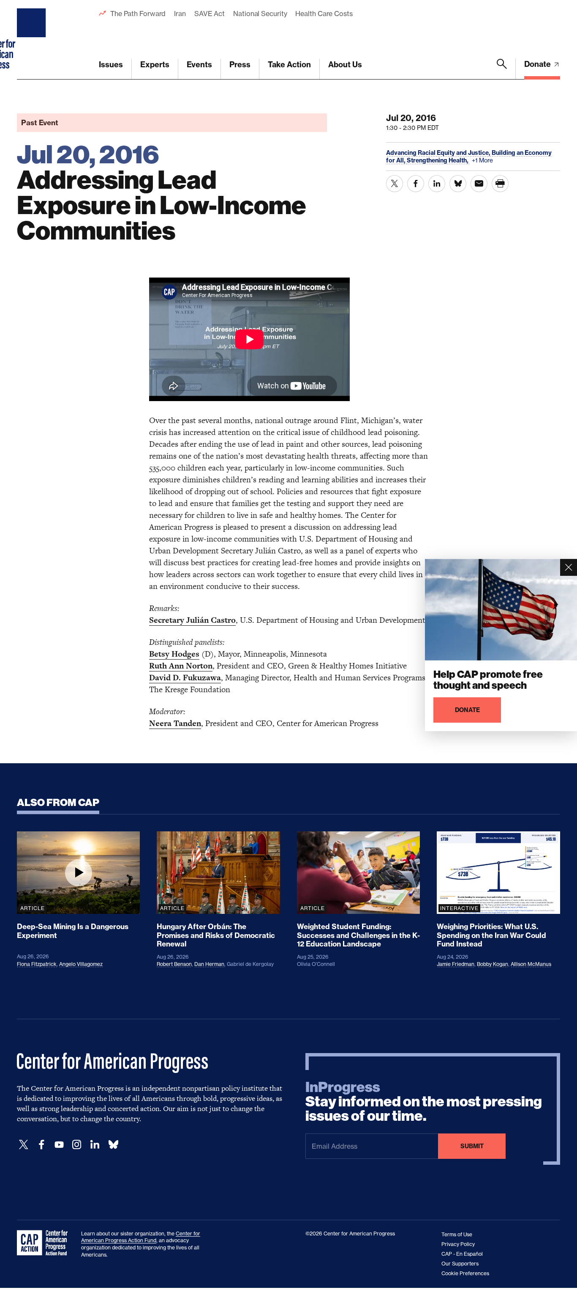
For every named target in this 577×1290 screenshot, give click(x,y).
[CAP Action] (45, 1243)
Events (199, 64)
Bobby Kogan (492, 964)
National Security (260, 13)
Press (239, 64)
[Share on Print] (500, 183)
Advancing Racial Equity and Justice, (439, 153)
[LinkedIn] (94, 1144)
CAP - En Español (462, 1254)
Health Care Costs (323, 13)
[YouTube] (59, 1144)
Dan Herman (209, 964)
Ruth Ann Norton (180, 665)
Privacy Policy (458, 1244)
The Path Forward (138, 13)
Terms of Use (456, 1234)
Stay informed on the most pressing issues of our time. (423, 1101)
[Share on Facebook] (415, 183)
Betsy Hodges (174, 654)
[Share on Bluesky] (457, 183)
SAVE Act (209, 13)
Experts (154, 64)
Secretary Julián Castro (192, 620)
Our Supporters (460, 1263)
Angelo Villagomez (81, 964)
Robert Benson (174, 964)
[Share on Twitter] (394, 183)
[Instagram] (77, 1144)
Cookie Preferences (465, 1273)
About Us (345, 64)
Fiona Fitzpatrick (37, 964)
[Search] (502, 69)
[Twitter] (23, 1144)
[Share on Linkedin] (436, 183)
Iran (180, 13)
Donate (538, 64)
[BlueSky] (113, 1144)
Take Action (289, 64)
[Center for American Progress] (32, 39)
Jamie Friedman (455, 964)
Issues (111, 64)
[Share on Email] (479, 183)
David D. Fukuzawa (185, 677)
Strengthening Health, (438, 160)
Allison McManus (531, 964)
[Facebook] (41, 1144)
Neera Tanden (175, 723)
